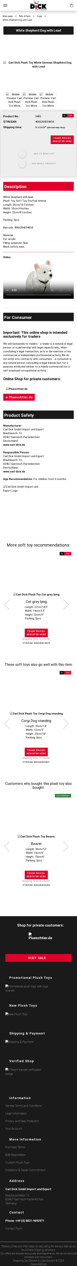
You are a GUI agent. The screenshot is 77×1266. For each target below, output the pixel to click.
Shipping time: (12, 127)
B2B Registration (15, 1155)
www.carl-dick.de (14, 444)
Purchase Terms (15, 1147)
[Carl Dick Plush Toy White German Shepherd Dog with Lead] (38, 64)
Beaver (36, 844)
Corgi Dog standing (36, 721)
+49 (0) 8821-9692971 (29, 1220)
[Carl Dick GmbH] (38, 5)
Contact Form (13, 1228)
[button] (6, 604)
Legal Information (16, 1113)
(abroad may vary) (56, 127)
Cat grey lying (36, 602)
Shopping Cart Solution (25, 1260)
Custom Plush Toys (17, 1162)
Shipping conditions (44, 1250)
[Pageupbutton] (70, 1261)
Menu (5, 5)
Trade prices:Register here (62, 140)
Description (15, 186)
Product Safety (19, 415)
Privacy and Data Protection (22, 1121)
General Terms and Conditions (23, 1106)
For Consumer (18, 317)
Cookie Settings (38, 1264)
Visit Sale (37, 958)
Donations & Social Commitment (25, 1170)
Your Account (13, 1128)
